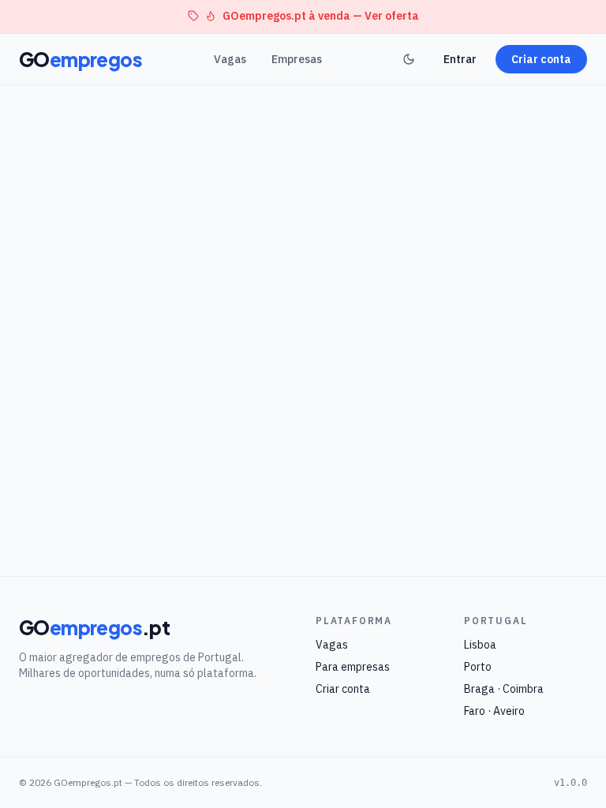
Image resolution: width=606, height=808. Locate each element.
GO (80, 59)
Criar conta (541, 59)
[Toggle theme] (409, 59)
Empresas (296, 59)
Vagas (230, 59)
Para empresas (353, 667)
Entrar (460, 59)
